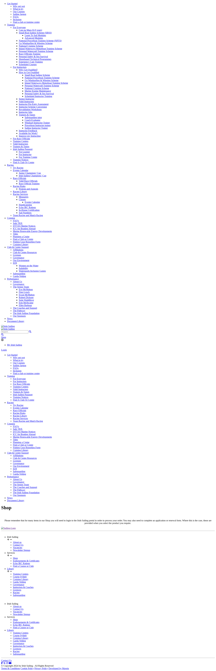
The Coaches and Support (25, 308)
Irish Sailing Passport (22, 149)
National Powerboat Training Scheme (42, 77)
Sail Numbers (25, 212)
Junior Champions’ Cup (30, 173)
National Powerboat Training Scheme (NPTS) (40, 40)
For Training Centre (28, 157)
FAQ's (16, 220)
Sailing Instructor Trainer (36, 128)
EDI (15, 263)
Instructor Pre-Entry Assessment (33, 104)
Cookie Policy (27, 668)
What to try (18, 9)
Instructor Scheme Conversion (33, 107)
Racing (10, 165)
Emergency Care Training (31, 62)
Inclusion (17, 19)
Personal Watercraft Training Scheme (36, 51)
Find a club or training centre (26, 22)
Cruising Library (20, 244)
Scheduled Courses (28, 64)
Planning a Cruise (21, 236)
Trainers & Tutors (27, 115)
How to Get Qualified (29, 72)
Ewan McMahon (27, 295)
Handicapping (25, 205)
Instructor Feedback (28, 130)
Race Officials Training (29, 54)
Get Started (12, 3)
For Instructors (19, 67)
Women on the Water (28, 265)
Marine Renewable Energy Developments (32, 231)
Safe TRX (17, 223)
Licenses (17, 255)
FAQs (16, 17)
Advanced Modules (34, 38)
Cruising (11, 218)
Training (11, 25)
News (9, 318)
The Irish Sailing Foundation (26, 313)
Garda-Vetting (19, 276)
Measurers (23, 197)
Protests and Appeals (28, 189)
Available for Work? (28, 133)
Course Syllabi (20, 576)
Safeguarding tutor (33, 117)
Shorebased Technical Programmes (35, 59)
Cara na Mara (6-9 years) (30, 30)
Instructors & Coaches (23, 587)
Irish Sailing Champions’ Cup (32, 175)
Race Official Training (29, 183)
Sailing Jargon (19, 14)
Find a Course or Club (23, 566)
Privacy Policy (41, 668)
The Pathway (19, 310)
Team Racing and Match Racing (28, 215)
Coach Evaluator (32, 120)
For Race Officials (21, 138)
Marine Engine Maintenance (38, 91)
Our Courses (19, 11)
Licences (17, 590)
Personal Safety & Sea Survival (33, 56)
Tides (15, 234)
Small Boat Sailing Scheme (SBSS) (35, 32)
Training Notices (20, 160)
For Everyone (19, 27)
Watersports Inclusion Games (32, 271)
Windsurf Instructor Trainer (37, 122)
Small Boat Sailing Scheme (37, 75)
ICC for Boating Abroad (24, 228)
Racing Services (20, 194)
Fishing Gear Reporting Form (26, 242)
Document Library (15, 321)
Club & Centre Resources (25, 252)
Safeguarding (19, 273)
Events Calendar (20, 170)
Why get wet (19, 6)
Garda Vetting (19, 582)
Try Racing (18, 167)
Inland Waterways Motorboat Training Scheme (40, 48)
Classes (22, 199)
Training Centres (20, 141)
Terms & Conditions (10, 668)
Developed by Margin (58, 668)
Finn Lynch (24, 292)
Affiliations (18, 250)
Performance (13, 279)
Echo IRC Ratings (27, 207)
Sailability (23, 268)
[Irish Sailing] (8, 326)
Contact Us (18, 545)
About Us (17, 281)
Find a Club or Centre (23, 239)
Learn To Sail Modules (35, 35)
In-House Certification (29, 210)
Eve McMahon (26, 289)
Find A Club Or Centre (23, 162)
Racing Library (20, 191)
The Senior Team (21, 287)
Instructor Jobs (25, 112)
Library (10, 568)
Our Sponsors (19, 316)
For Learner (24, 152)
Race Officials (19, 178)
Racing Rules (19, 186)
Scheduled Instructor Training (38, 96)
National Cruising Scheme (31, 46)
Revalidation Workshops (30, 109)
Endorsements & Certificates (26, 561)
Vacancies (17, 547)
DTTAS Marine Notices (24, 226)
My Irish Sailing (14, 345)
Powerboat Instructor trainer (38, 125)
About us (17, 542)
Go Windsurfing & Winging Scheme (36, 43)
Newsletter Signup (21, 550)
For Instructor (25, 154)
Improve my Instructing (30, 136)
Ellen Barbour (25, 305)
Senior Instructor (26, 99)
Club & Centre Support (18, 247)
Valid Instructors (26, 101)
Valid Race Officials (28, 181)
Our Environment (21, 260)
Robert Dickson (26, 297)
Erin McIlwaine (26, 302)
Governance (18, 257)
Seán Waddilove (26, 300)
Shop (3, 337)
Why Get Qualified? (28, 70)
